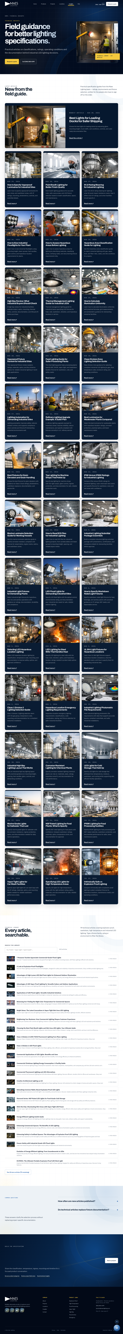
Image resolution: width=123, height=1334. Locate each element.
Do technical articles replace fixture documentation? (88, 1209)
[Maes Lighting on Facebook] (7, 1310)
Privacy (53, 1330)
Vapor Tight (72, 1309)
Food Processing (73, 1306)
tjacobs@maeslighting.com (103, 1308)
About (44, 1301)
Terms (58, 1330)
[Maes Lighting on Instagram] (22, 1310)
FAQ (79, 4)
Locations (61, 4)
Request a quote (112, 4)
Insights (71, 4)
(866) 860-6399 (100, 4)
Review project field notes (28, 1276)
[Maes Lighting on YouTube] (17, 1310)
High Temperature (74, 1303)
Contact (45, 1312)
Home (35, 4)
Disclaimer (63, 1330)
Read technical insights (43, 1276)
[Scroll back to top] (117, 1322)
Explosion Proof (73, 1301)
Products (43, 4)
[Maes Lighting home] (11, 4)
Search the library (12, 945)
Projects (52, 4)
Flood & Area (72, 1314)
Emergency (72, 1317)
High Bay (71, 1312)
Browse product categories (12, 1276)
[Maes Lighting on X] (12, 1310)
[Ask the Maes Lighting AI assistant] (117, 1328)
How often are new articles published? (88, 1201)
